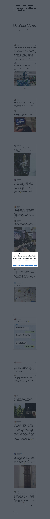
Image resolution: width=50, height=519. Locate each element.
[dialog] (25, 259)
